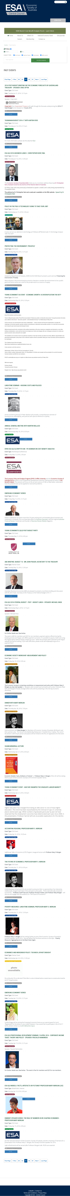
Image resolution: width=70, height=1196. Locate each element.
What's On (30, 36)
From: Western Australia (11, 664)
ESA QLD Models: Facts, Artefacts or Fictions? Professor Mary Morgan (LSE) (34, 1085)
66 (29, 79)
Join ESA (57, 20)
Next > (37, 79)
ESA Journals (61, 36)
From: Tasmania (9, 129)
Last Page (44, 79)
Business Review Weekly (39, 521)
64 (22, 79)
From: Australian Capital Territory (13, 961)
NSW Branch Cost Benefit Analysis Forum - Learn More (35, 31)
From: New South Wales (11, 254)
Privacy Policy (42, 1193)
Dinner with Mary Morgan (15, 703)
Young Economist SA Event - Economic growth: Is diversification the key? (33, 295)
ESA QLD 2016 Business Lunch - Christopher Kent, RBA (25, 153)
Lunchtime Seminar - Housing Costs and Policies (23, 385)
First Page (8, 79)
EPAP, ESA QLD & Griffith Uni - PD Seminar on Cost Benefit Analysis (30, 449)
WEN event (45, 55)
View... (11, 114)
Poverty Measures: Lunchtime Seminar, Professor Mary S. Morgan (30, 907)
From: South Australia (10, 303)
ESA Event (17, 55)
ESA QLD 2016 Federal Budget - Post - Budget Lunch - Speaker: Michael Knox (33, 602)
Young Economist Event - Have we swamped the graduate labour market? (33, 787)
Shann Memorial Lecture (14, 746)
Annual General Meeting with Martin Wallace (22, 426)
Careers (19, 39)
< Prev (14, 79)
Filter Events (41, 60)
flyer (34, 141)
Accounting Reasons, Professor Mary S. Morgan (23, 828)
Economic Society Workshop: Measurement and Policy (25, 655)
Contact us (42, 39)
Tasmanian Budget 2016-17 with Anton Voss (21, 120)
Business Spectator (42, 519)
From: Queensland (9, 96)
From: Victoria (8, 215)
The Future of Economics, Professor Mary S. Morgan (25, 862)
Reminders (36, 55)
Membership (30, 39)
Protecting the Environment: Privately (20, 246)
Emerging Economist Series (15, 493)
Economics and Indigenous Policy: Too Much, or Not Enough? (28, 952)
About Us (20, 36)
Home (11, 36)
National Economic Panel (45, 36)
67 (32, 79)
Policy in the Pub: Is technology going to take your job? (26, 206)
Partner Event (26, 55)
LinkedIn (31, 1191)
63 (19, 79)
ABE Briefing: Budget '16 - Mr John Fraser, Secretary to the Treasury (31, 562)
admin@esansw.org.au (28, 1026)
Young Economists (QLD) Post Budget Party (21, 530)
